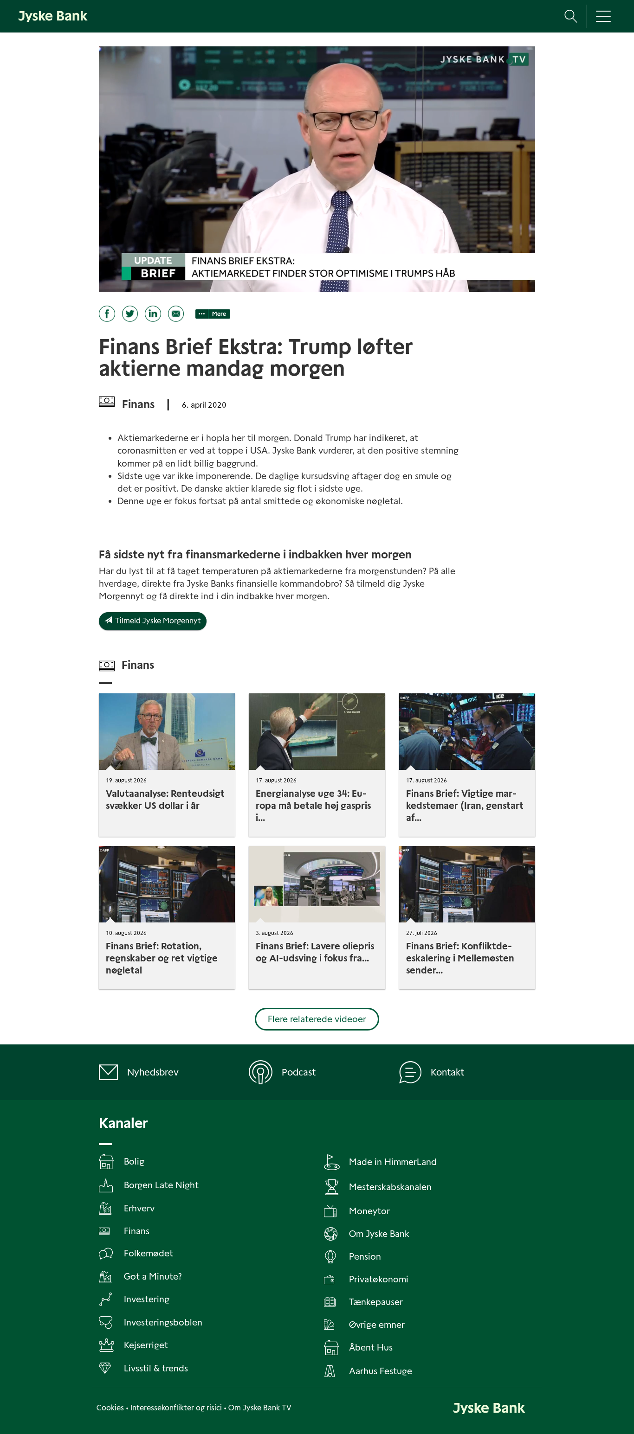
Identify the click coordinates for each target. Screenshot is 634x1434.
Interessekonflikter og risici (176, 1408)
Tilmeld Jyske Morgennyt (156, 621)
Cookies (110, 1408)
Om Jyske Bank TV (259, 1408)
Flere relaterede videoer (317, 1019)
